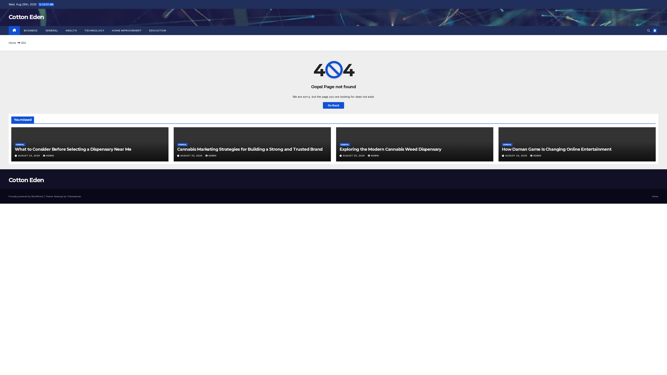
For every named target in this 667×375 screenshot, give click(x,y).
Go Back (333, 105)
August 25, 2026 (29, 155)
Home (12, 42)
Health (71, 30)
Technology (94, 30)
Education (157, 30)
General (51, 30)
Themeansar (74, 196)
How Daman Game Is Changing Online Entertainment (556, 149)
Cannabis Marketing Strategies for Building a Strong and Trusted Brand (250, 149)
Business (31, 30)
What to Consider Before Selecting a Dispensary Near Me (73, 149)
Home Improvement (127, 30)
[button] (648, 30)
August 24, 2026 (516, 155)
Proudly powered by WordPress (26, 196)
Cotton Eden (26, 17)
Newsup (58, 196)
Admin (50, 155)
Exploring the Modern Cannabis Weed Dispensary (390, 149)
